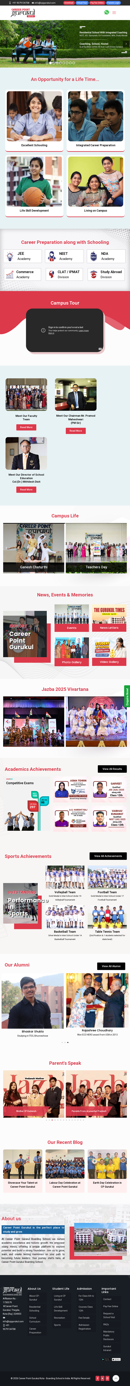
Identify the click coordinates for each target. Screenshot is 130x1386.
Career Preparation (35, 1331)
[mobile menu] (114, 12)
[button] (6, 548)
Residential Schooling (34, 1309)
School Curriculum (34, 1320)
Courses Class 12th (86, 1309)
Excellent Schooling (34, 145)
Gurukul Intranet (107, 1348)
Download (69, 3)
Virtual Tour (82, 3)
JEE (20, 253)
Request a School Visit (109, 1315)
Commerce (25, 272)
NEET (63, 254)
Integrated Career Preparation (95, 145)
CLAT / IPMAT (69, 272)
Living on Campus (95, 210)
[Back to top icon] (116, 1378)
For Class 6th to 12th (86, 1298)
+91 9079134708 (20, 3)
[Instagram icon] (107, 1378)
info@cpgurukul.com (45, 3)
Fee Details (84, 1318)
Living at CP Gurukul (60, 1298)
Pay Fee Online (97, 3)
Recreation (59, 1318)
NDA (104, 254)
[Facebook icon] (98, 1378)
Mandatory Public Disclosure (108, 1335)
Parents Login (113, 3)
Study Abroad (111, 272)
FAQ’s (106, 1324)
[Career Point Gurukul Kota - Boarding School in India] (23, 13)
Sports (57, 1325)
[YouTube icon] (102, 1378)
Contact (107, 1299)
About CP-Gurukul (34, 1298)
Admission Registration (85, 1327)
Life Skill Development (34, 210)
